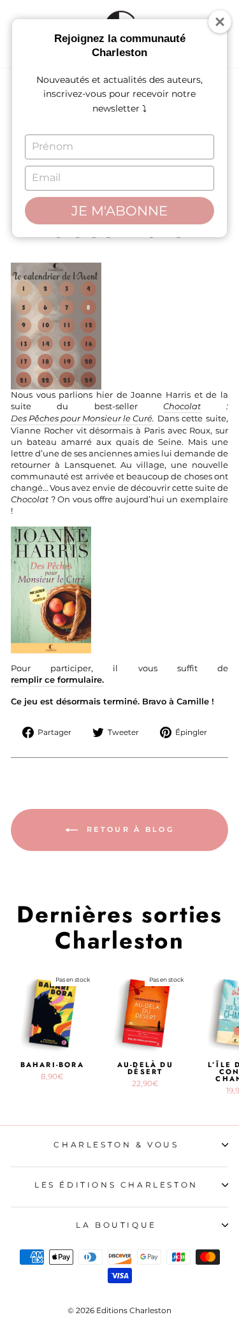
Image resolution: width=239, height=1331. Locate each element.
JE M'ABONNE (119, 211)
